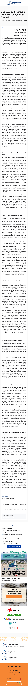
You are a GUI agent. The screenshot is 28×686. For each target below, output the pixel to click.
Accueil (2, 20)
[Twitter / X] (8, 666)
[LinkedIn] (20, 666)
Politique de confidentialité (14, 672)
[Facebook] (12, 666)
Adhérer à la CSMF (13, 546)
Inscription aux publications (14, 597)
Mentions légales (14, 670)
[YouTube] (16, 666)
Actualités (8, 20)
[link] (17, 679)
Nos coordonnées (14, 675)
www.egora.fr (5, 496)
